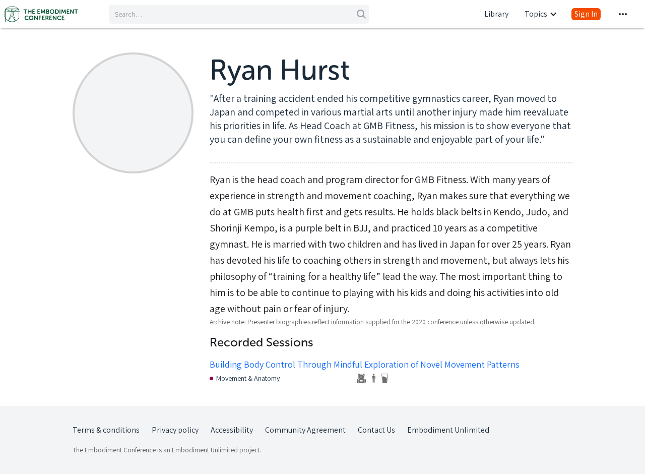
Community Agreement (305, 430)
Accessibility (232, 430)
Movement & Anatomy (248, 378)
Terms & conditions (106, 430)
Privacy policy (175, 430)
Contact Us (376, 430)
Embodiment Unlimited (448, 430)
